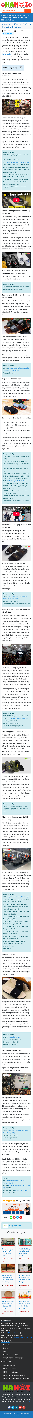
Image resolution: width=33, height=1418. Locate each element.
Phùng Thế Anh (8, 31)
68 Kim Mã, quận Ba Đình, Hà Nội (17, 481)
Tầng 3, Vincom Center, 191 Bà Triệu (18, 897)
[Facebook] (9, 1407)
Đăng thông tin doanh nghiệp (13, 1358)
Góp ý (5, 1351)
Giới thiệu (6, 1345)
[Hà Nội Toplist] (16, 5)
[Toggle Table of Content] (20, 68)
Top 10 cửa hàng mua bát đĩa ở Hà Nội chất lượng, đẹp (7, 1252)
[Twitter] (12, 1407)
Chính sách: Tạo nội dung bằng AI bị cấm (17, 1378)
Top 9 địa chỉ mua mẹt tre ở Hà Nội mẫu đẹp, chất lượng (8, 1305)
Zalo (18, 1333)
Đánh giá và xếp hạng (10, 1354)
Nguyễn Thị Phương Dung (23, 1337)
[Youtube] (20, 1407)
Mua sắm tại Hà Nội (18, 15)
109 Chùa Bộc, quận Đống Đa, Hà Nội (18, 162)
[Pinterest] (23, 1407)
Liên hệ (5, 1348)
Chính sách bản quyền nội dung (14, 1375)
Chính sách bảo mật (10, 1369)
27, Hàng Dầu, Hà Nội (13, 1037)
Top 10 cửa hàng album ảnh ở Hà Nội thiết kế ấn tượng (24, 1252)
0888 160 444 (11, 1333)
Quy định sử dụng (9, 1365)
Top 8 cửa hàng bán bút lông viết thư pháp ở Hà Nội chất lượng (8, 1279)
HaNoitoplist (5, 15)
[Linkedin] (16, 1407)
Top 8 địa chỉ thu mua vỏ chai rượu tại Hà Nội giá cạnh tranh (24, 1305)
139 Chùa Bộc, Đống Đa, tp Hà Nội (17, 718)
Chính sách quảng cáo (11, 1372)
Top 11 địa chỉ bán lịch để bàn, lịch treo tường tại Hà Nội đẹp (24, 1279)
